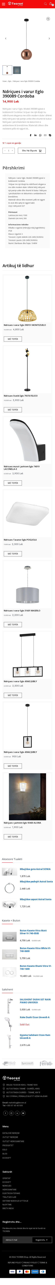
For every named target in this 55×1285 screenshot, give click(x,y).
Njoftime (7, 1204)
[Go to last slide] (6, 38)
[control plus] (13, 151)
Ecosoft (7, 1182)
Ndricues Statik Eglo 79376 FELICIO (21, 396)
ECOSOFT (7, 1158)
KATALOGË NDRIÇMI (11, 1133)
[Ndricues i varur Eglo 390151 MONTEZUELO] (27, 299)
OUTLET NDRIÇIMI (10, 1137)
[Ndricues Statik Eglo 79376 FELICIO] (27, 369)
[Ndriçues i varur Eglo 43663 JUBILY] (27, 655)
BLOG (5, 1154)
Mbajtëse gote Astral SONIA (35, 869)
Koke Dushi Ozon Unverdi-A (35, 1017)
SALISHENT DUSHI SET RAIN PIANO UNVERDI (35, 1001)
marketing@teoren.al (17, 1103)
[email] (45, 135)
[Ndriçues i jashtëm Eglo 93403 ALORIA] (27, 796)
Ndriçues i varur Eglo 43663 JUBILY (20, 681)
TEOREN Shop (22, 1257)
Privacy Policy (30, 1263)
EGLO (5, 1150)
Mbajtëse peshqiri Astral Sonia (36, 881)
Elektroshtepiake (11, 1193)
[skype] (50, 135)
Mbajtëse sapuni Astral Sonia (35, 899)
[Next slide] (49, 38)
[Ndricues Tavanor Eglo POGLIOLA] (27, 513)
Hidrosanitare (9, 1189)
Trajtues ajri (9, 1197)
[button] (7, 70)
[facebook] (30, 135)
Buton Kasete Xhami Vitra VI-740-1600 (36, 967)
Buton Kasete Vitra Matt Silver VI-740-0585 (33, 932)
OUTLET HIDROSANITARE (13, 1141)
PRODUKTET (8, 1145)
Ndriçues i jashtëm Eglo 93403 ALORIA (22, 823)
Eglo (9, 81)
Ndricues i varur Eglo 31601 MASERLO (22, 610)
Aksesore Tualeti (12, 859)
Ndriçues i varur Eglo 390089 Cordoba (26, 81)
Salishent (7, 989)
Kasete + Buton (11, 920)
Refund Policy (15, 1263)
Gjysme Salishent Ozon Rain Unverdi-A (35, 1036)
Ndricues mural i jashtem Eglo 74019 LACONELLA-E (21, 467)
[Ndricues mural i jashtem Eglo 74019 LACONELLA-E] (27, 440)
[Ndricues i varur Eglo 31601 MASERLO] (27, 584)
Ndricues (7, 1186)
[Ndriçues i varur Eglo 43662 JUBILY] (27, 726)
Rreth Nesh (8, 1208)
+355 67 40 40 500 (14, 1105)
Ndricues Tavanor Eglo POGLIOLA (20, 540)
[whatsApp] (40, 135)
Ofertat (7, 1178)
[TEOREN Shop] (16, 3)
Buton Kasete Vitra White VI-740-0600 (35, 949)
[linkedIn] (35, 135)
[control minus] (5, 151)
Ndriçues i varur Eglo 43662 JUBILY (20, 752)
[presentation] (3, 1064)
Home (4, 81)
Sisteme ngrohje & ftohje (15, 1201)
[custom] (5, 1113)
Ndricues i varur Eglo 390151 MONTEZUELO (25, 325)
